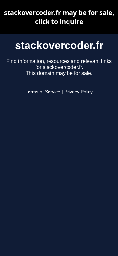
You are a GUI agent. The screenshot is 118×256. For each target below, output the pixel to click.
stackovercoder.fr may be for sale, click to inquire (59, 17)
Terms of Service (43, 91)
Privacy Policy (78, 91)
